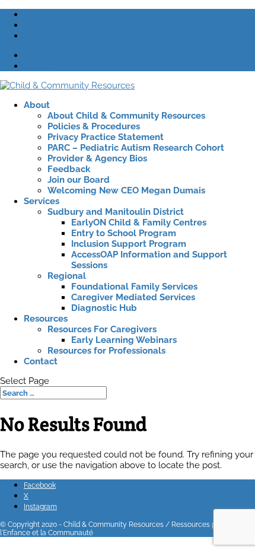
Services (41, 201)
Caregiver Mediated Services (133, 297)
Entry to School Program (123, 233)
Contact (41, 361)
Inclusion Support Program (128, 244)
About (37, 105)
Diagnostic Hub (104, 308)
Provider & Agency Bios (97, 158)
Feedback (68, 169)
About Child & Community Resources (126, 115)
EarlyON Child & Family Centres (138, 222)
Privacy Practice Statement (105, 137)
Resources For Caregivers (102, 329)
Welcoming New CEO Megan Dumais (126, 190)
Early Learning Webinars (124, 340)
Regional (66, 276)
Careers (39, 66)
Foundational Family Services (134, 286)
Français (40, 55)
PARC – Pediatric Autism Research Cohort (135, 147)
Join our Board (78, 179)
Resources (46, 318)
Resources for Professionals (106, 350)
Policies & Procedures (93, 126)
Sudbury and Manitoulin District (115, 211)
